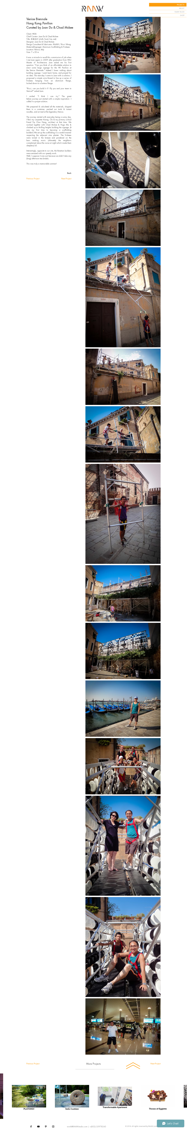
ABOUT (181, 8)
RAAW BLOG (179, 12)
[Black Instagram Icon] (53, 1126)
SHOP (182, 15)
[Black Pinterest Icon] (45, 1126)
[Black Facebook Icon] (31, 1126)
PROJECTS (180, 5)
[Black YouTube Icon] (38, 1126)
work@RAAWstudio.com (77, 1126)
